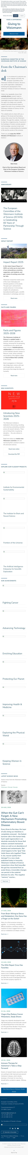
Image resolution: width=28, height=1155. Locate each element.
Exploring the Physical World (14, 734)
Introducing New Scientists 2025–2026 (11, 416)
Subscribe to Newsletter (11, 1132)
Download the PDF (14, 454)
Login (14, 1137)
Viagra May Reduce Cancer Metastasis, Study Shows (12, 1015)
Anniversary (6, 184)
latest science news (9, 776)
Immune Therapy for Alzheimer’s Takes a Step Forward (11, 1065)
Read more (5, 881)
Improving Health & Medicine (12, 706)
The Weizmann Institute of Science (9, 1136)
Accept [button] (15, 15)
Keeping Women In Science (12, 762)
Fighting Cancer (10, 602)
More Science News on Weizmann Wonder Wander (14, 1090)
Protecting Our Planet (13, 678)
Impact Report (7, 241)
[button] (14, 1151)
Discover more (14, 34)
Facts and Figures (8, 307)
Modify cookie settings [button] (7, 15)
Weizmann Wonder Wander (9, 787)
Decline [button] (22, 15)
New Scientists (7, 388)
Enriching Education (12, 653)
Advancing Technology (14, 628)
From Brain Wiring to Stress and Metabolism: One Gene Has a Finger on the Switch (14, 916)
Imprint (8, 1137)
